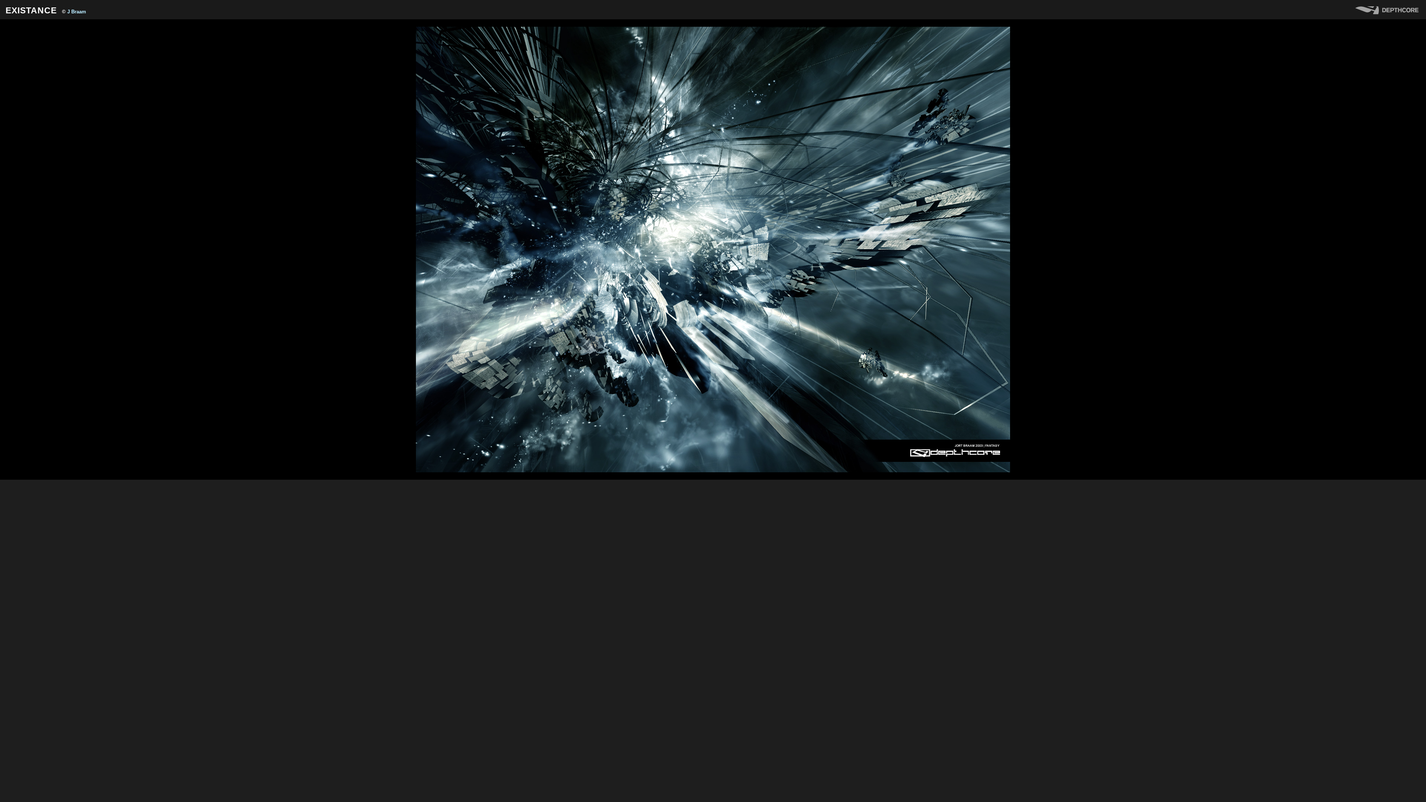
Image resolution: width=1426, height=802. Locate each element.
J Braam (76, 11)
